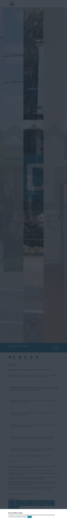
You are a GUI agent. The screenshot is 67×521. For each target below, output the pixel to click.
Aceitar (29, 516)
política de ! (21, 516)
